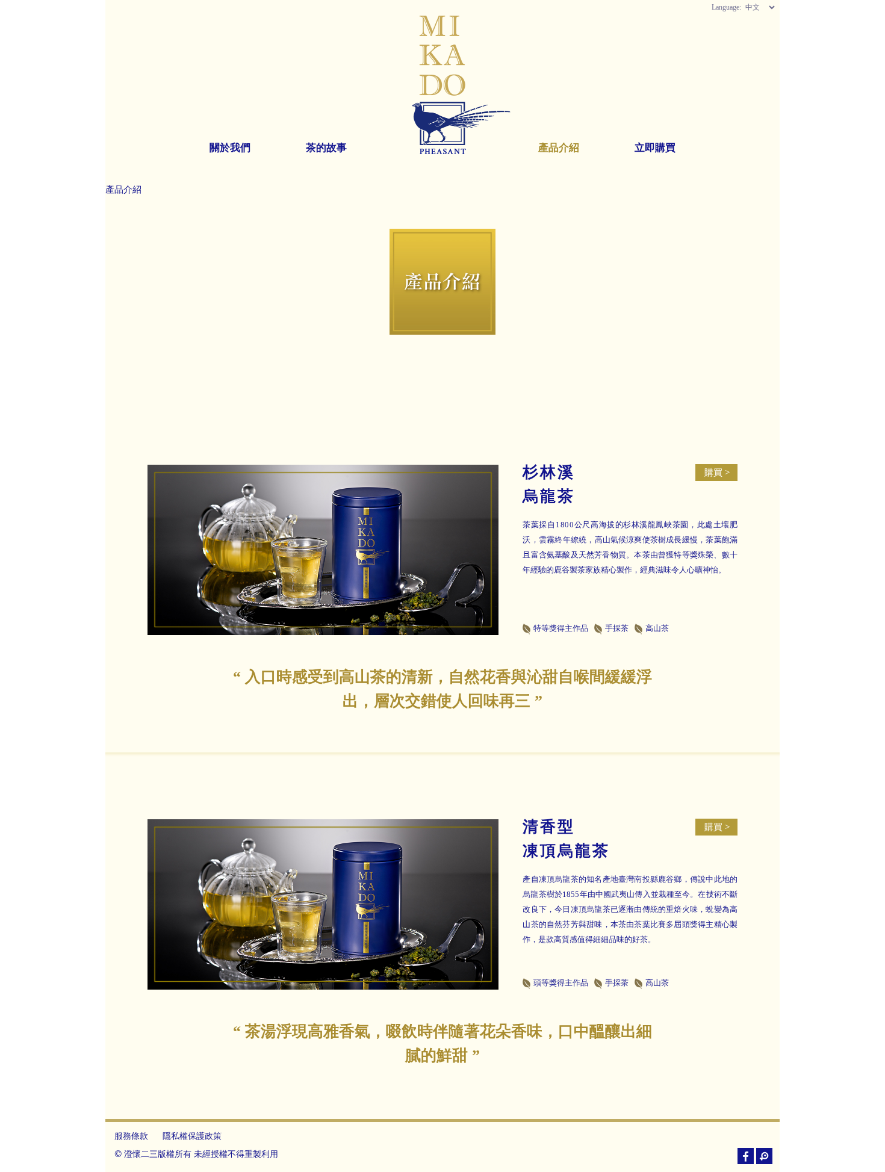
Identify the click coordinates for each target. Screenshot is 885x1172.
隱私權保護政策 (192, 1135)
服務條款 (131, 1135)
